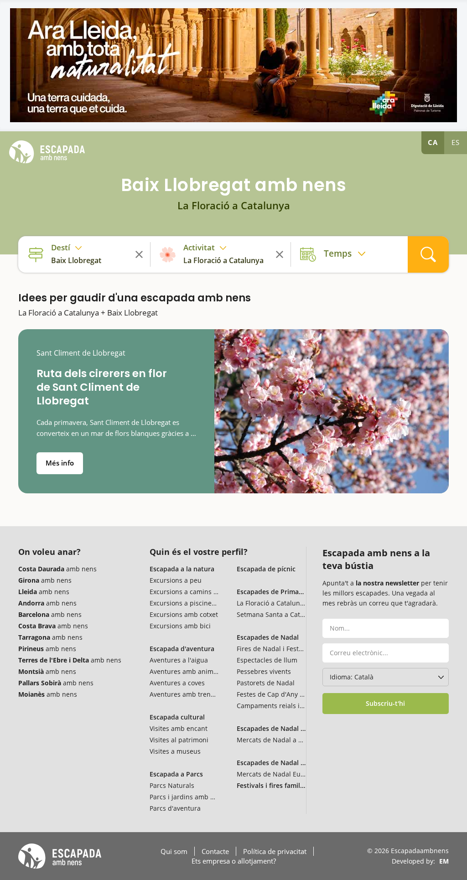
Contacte (215, 851)
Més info (60, 462)
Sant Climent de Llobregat (80, 353)
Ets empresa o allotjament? (234, 860)
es (455, 142)
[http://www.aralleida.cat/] (233, 65)
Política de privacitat (274, 851)
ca (433, 142)
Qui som (174, 851)
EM (444, 861)
